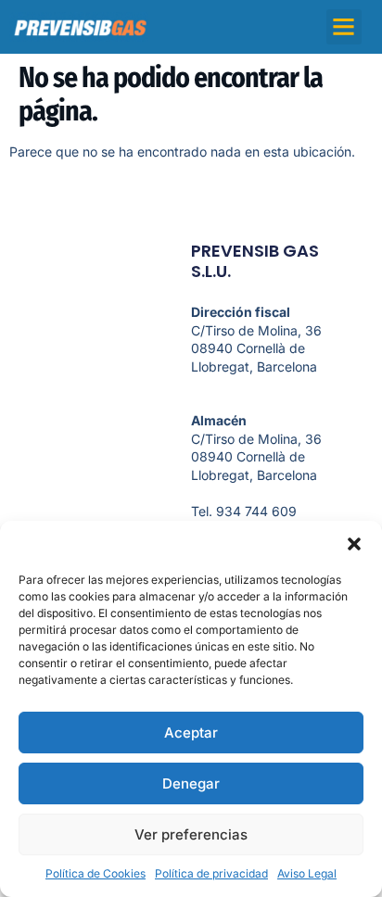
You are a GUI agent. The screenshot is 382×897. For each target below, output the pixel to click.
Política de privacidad (211, 873)
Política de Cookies (95, 873)
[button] (354, 544)
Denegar (191, 783)
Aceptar (191, 732)
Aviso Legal (307, 873)
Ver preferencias (191, 834)
